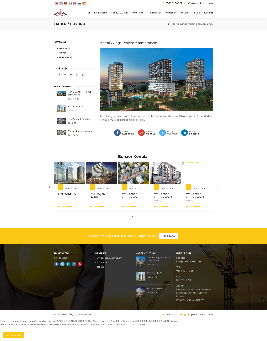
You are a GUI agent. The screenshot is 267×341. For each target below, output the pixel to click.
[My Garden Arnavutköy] (61, 132)
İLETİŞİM (208, 13)
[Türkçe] (56, 3)
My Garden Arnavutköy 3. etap (163, 197)
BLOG (197, 13)
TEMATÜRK (67, 314)
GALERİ (184, 13)
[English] (61, 3)
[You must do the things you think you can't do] (140, 261)
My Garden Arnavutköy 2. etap (131, 197)
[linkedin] (184, 132)
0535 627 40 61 (174, 3)
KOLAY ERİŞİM (14, 335)
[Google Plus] (141, 132)
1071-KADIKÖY (75, 106)
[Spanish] (84, 3)
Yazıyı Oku (64, 206)
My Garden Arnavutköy (80, 131)
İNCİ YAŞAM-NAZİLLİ (79, 119)
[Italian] (70, 3)
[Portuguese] (74, 3)
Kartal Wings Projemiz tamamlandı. (195, 197)
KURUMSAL (137, 13)
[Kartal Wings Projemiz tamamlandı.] (61, 93)
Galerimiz (102, 262)
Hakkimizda (65, 48)
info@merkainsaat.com (200, 3)
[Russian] (79, 3)
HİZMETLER (155, 13)
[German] (65, 3)
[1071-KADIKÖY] (61, 108)
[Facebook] (117, 132)
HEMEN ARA (169, 236)
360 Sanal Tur (119, 13)
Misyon (62, 52)
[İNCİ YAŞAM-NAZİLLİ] (61, 121)
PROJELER (170, 13)
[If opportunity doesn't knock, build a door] (69, 173)
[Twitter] (162, 132)
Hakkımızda (100, 13)
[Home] (169, 24)
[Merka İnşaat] (60, 12)
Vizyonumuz (65, 57)
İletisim (101, 266)
